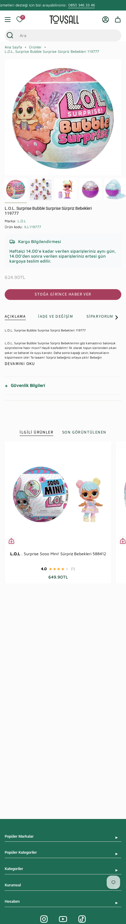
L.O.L (22, 221)
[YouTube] (63, 919)
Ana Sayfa (13, 47)
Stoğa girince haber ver (63, 294)
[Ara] (10, 35)
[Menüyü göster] (7, 19)
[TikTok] (82, 919)
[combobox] (57, 35)
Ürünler (35, 47)
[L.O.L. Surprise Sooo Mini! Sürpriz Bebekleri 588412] (58, 494)
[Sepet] (118, 19)
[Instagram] (44, 919)
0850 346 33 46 (81, 5)
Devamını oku (20, 363)
